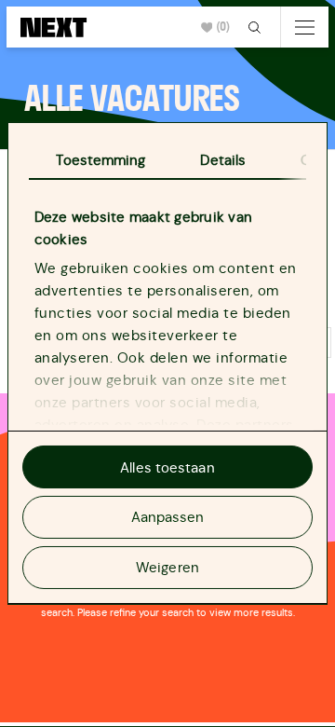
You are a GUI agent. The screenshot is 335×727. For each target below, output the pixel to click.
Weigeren (167, 567)
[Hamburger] (304, 27)
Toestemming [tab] (100, 160)
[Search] (256, 27)
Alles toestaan (167, 467)
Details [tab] (223, 160)
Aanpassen (168, 517)
